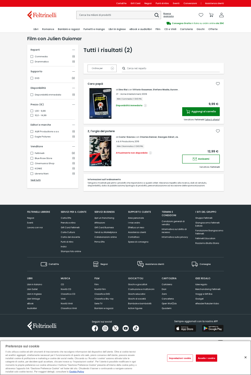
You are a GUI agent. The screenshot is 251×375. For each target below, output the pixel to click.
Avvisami (203, 159)
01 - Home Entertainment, (128, 94)
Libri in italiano (34, 284)
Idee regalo (201, 284)
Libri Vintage (33, 298)
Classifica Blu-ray (104, 298)
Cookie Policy (76, 371)
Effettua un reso (136, 227)
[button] (156, 15)
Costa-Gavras (126, 137)
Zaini (164, 293)
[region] (125, 358)
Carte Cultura (68, 232)
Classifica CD (68, 293)
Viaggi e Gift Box (203, 293)
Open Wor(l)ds (169, 303)
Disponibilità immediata (48, 94)
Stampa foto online (71, 251)
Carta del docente (70, 237)
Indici (64, 246)
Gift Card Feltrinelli (70, 227)
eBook (30, 303)
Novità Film (100, 289)
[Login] (221, 15)
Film (96, 284)
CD (62, 284)
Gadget (199, 298)
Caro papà (95, 84)
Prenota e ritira (68, 222)
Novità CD (66, 289)
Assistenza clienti (214, 3)
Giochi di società (137, 298)
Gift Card (135, 3)
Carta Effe (66, 217)
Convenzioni (190, 3)
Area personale (136, 217)
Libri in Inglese (34, 293)
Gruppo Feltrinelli (203, 217)
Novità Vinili (67, 303)
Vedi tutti (36, 180)
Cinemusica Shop (44, 163)
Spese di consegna (138, 241)
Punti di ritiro (162, 3)
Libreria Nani (41, 173)
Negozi (148, 3)
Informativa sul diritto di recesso (174, 231)
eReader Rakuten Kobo (207, 303)
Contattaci (134, 237)
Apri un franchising (104, 217)
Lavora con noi (35, 227)
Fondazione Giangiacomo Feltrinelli (209, 232)
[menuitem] (36, 29)
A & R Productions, (125, 141)
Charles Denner (148, 137)
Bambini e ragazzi (103, 308)
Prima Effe (99, 241)
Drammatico (42, 61)
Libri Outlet (32, 289)
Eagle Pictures (43, 136)
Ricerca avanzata (168, 15)
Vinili (63, 298)
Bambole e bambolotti (139, 303)
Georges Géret (166, 137)
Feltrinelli (39, 153)
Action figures (135, 308)
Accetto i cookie (206, 358)
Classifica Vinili (69, 308)
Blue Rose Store (43, 158)
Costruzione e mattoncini (141, 289)
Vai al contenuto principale (41, 3)
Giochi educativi (136, 293)
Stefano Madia (161, 89)
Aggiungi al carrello (203, 111)
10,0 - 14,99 (40, 115)
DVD (37, 78)
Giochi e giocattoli (137, 284)
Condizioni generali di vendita (173, 223)
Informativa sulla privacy (175, 237)
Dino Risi (122, 89)
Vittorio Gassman (142, 89)
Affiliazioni (99, 222)
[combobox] (118, 15)
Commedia (41, 56)
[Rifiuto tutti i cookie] (245, 357)
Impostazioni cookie (180, 358)
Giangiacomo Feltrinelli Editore (207, 224)
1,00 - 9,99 (40, 111)
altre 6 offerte (212, 119)
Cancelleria (168, 298)
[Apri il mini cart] (211, 15)
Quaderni (166, 308)
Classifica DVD (102, 293)
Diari (164, 289)
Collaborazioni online (105, 237)
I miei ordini (134, 222)
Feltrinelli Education (205, 238)
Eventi (176, 3)
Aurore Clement (179, 89)
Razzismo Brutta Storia (207, 243)
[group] (175, 23)
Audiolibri (32, 308)
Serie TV (98, 303)
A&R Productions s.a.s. (47, 131)
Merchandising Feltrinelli (207, 289)
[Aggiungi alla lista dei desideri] (217, 83)
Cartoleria (167, 284)
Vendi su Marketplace (105, 232)
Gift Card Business (104, 227)
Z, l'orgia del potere (101, 131)
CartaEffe (121, 3)
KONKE (38, 168)
